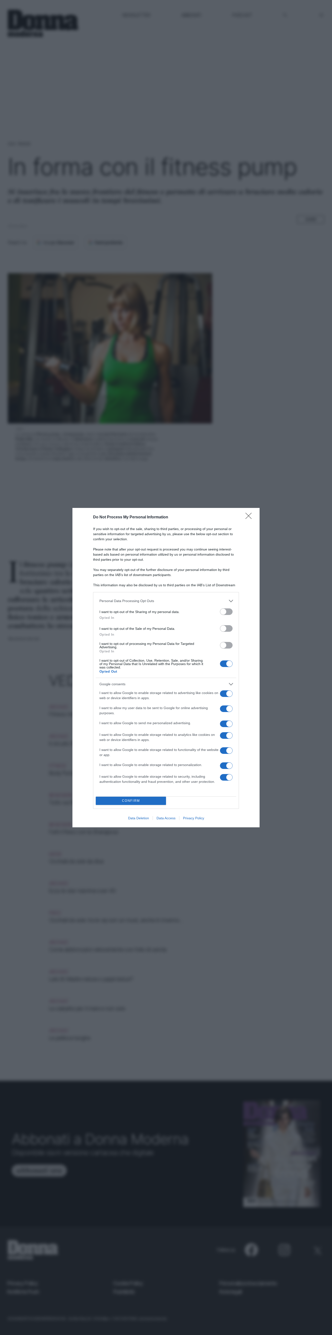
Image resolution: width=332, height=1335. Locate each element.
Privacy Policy (193, 818)
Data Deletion (138, 818)
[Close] (250, 517)
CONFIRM (131, 801)
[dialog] (166, 667)
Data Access (166, 818)
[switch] (226, 611)
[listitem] (166, 601)
